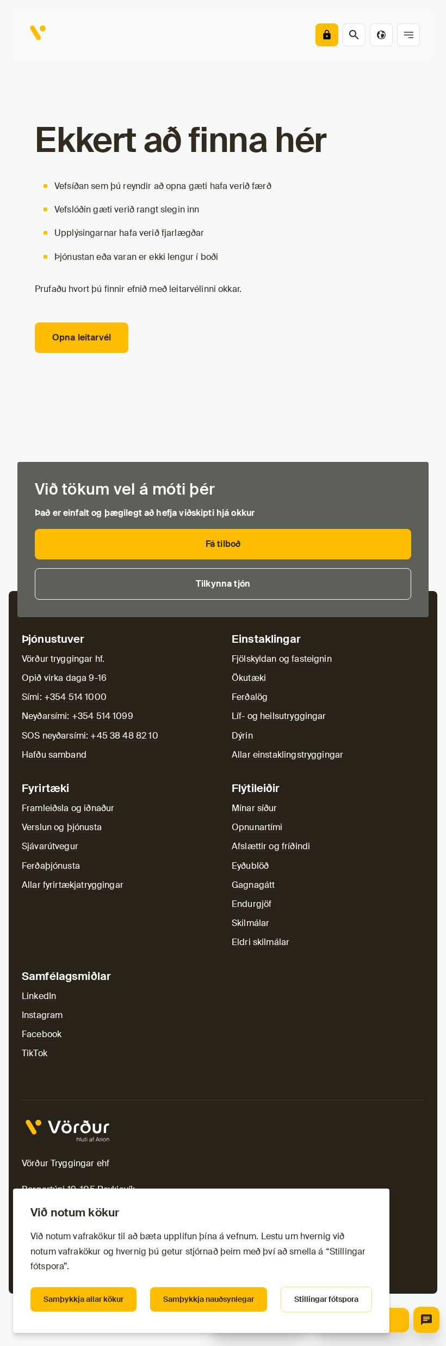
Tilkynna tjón (223, 583)
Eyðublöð (250, 866)
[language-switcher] (381, 34)
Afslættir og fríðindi (271, 846)
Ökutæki (249, 678)
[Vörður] (39, 35)
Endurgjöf (251, 904)
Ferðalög (250, 697)
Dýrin (242, 735)
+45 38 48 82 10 (124, 735)
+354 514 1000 (75, 697)
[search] (354, 34)
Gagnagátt (253, 885)
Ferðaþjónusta (51, 866)
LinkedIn (39, 996)
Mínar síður (254, 808)
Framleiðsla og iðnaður (68, 808)
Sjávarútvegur (50, 846)
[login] (326, 34)
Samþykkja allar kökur (83, 1299)
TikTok (34, 1053)
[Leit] (426, 1320)
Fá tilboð (223, 544)
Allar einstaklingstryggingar (287, 754)
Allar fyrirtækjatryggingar (72, 885)
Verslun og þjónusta (62, 827)
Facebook (41, 1034)
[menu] (408, 34)
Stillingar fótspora (326, 1299)
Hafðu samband (54, 754)
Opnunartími (257, 827)
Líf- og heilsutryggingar (279, 716)
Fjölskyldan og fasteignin (282, 659)
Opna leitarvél (81, 337)
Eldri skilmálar (260, 942)
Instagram (42, 1015)
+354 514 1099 (102, 716)
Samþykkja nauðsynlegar (208, 1299)
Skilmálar (250, 923)
